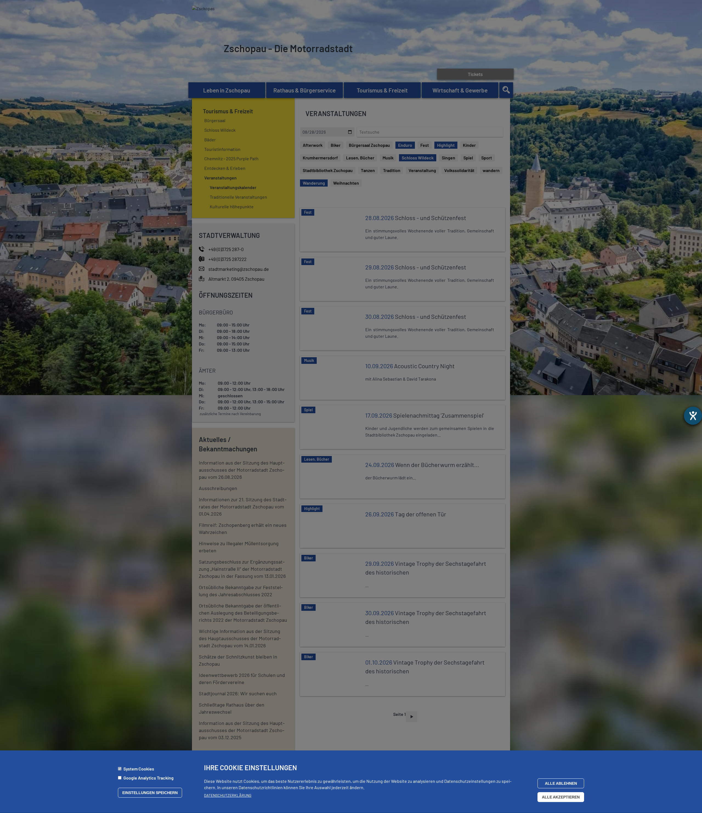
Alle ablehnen (561, 783)
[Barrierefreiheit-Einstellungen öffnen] (693, 416)
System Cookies (138, 768)
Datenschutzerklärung (227, 795)
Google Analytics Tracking (148, 777)
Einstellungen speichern (150, 793)
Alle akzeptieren (561, 797)
